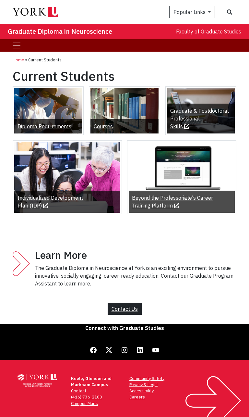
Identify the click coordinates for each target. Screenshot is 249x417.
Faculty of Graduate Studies (208, 31)
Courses (103, 126)
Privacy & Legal (143, 384)
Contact (78, 391)
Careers (137, 397)
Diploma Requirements (44, 126)
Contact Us (125, 309)
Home (18, 60)
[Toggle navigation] (16, 45)
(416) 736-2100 (86, 397)
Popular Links (190, 12)
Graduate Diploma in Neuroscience (60, 31)
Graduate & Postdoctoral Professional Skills (199, 118)
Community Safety (146, 378)
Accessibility (141, 391)
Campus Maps (84, 403)
